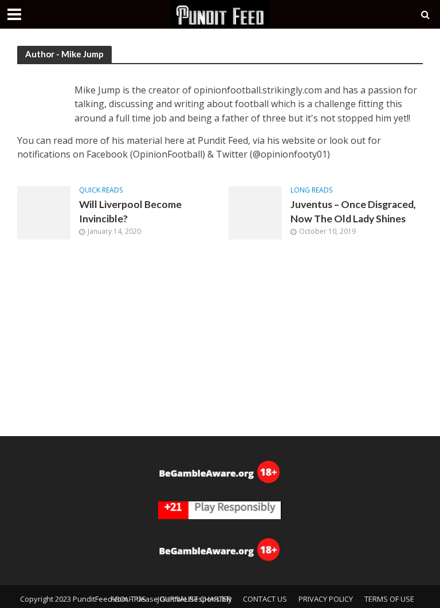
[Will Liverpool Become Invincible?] (43, 212)
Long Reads (311, 190)
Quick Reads (101, 190)
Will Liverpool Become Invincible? (130, 211)
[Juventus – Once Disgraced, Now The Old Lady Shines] (255, 212)
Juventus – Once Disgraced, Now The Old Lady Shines (353, 211)
